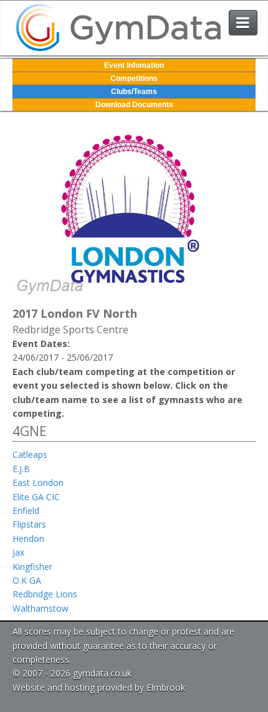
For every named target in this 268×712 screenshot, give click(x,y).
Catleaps (29, 454)
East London (38, 482)
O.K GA (26, 580)
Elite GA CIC (36, 497)
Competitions (134, 78)
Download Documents (134, 104)
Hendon (28, 538)
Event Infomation (134, 65)
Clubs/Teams (134, 91)
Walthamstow (40, 608)
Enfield (25, 510)
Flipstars (29, 524)
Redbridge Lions (44, 594)
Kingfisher (32, 566)
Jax (18, 552)
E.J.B (21, 469)
